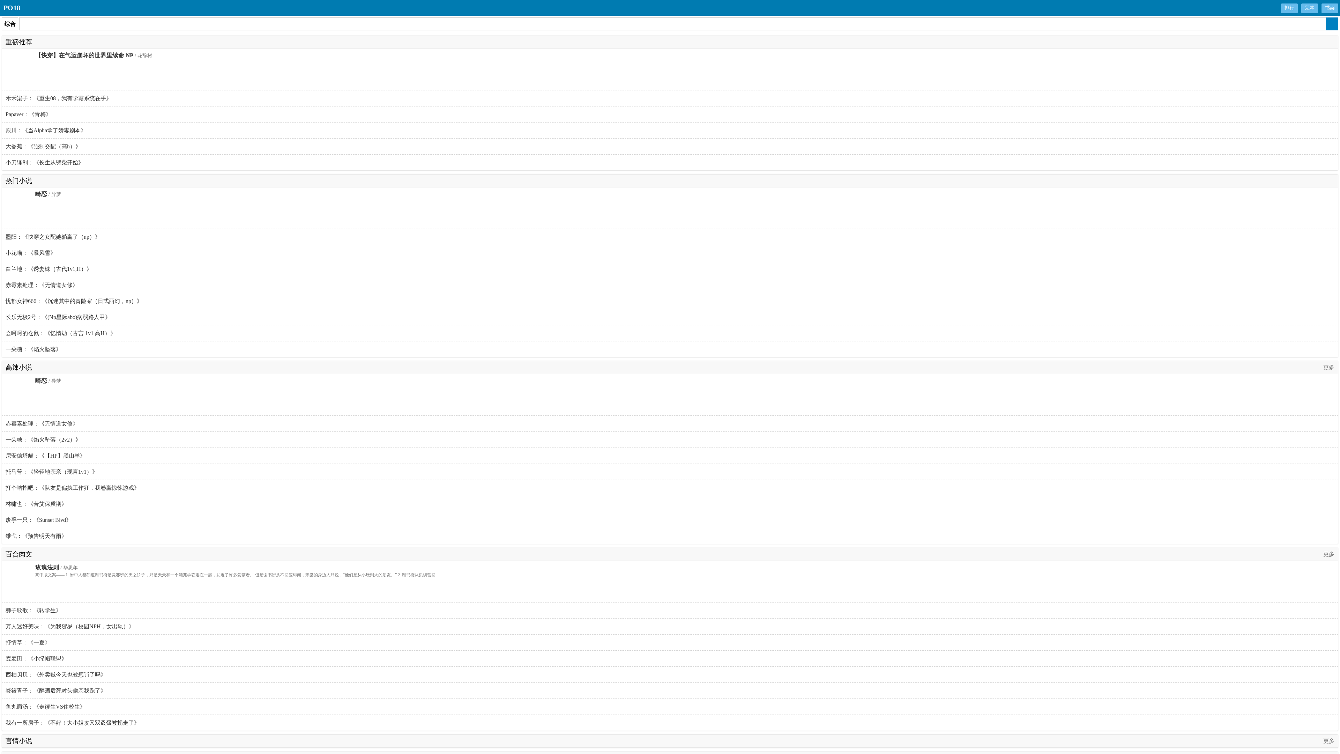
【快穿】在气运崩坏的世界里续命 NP (84, 55)
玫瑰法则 (47, 567)
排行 (1289, 7)
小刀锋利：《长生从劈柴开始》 (45, 162)
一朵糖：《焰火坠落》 (33, 349)
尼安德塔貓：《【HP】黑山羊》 (45, 456)
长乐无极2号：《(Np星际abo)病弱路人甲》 (58, 317)
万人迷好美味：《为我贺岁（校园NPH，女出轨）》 (70, 626)
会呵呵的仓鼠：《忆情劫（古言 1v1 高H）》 (61, 333)
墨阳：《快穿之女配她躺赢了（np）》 (53, 237)
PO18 (11, 8)
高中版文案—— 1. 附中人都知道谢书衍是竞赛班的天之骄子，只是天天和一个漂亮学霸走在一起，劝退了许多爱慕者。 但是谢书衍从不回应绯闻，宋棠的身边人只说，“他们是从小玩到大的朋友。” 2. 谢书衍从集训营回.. (236, 574)
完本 (1310, 7)
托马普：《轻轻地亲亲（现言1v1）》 (52, 472)
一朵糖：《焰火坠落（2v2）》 (43, 440)
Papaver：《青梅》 (28, 114)
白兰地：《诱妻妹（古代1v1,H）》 (49, 269)
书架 (1330, 7)
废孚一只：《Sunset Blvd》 (39, 520)
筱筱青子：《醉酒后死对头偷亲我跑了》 (56, 691)
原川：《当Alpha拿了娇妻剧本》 (46, 130)
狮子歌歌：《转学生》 (33, 610)
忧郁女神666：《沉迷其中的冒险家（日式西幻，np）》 (74, 301)
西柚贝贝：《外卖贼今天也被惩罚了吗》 (56, 675)
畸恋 (41, 194)
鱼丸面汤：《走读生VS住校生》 (45, 707)
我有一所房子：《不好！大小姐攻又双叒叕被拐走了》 (73, 723)
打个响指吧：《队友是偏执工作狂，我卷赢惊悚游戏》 (73, 488)
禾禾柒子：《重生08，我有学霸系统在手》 (59, 98)
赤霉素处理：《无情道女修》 (42, 285)
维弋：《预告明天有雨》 (36, 536)
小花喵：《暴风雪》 (31, 253)
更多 (1328, 367)
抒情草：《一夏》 (28, 642)
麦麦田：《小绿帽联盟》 (36, 658)
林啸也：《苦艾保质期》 (36, 504)
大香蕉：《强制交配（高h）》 (43, 146)
